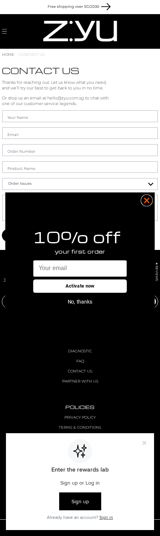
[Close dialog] (146, 200)
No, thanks (80, 301)
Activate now (80, 286)
